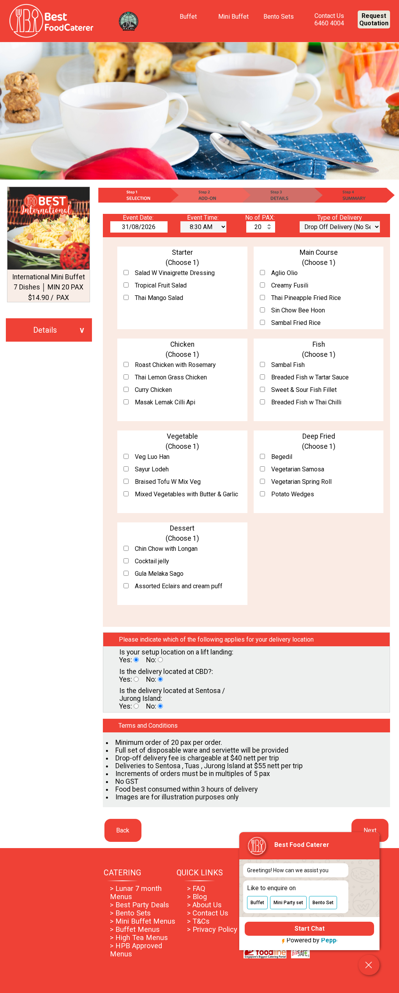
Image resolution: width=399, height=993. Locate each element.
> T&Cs (198, 921)
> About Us (204, 905)
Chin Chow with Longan (166, 548)
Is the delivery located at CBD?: (166, 672)
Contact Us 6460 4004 (329, 19)
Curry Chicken (153, 389)
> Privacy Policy (212, 929)
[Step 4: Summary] (355, 195)
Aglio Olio (284, 273)
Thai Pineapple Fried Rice (306, 298)
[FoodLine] (265, 956)
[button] (257, 900)
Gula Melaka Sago (159, 573)
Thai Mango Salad (159, 298)
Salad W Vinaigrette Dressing (175, 273)
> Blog (197, 896)
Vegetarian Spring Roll (301, 481)
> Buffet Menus (135, 929)
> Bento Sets (130, 913)
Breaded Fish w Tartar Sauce (310, 377)
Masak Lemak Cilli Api (165, 402)
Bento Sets (278, 16)
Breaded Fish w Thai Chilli (306, 402)
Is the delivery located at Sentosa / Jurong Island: (172, 694)
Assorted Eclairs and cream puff (178, 586)
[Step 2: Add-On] (210, 195)
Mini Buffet (233, 16)
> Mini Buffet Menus (142, 921)
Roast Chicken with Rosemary (175, 365)
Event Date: (139, 217)
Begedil (281, 456)
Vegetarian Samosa (297, 469)
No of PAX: (260, 217)
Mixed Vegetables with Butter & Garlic (186, 494)
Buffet (188, 16)
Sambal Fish (288, 365)
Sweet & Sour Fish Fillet (304, 389)
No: (152, 660)
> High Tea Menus (139, 937)
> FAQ (196, 888)
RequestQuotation (373, 19)
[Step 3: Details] (282, 195)
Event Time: (203, 217)
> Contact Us (207, 913)
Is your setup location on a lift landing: (176, 652)
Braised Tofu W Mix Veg (168, 481)
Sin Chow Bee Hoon (298, 310)
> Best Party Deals (139, 905)
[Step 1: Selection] (137, 195)
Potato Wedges (292, 494)
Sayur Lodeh (152, 469)
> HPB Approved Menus (136, 950)
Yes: (126, 660)
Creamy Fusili (289, 285)
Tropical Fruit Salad (161, 285)
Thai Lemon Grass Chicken (171, 377)
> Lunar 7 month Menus (136, 892)
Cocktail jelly (152, 561)
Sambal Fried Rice (296, 322)
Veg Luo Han (152, 456)
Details (45, 330)
